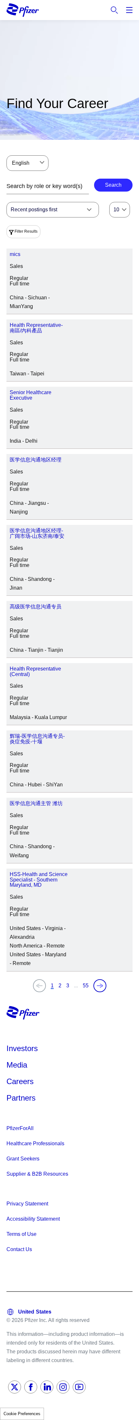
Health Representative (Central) (35, 671)
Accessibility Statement (33, 1219)
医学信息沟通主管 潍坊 (36, 803)
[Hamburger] (129, 10)
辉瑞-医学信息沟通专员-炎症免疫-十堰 (37, 738)
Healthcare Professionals (35, 1143)
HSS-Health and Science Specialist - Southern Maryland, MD (39, 879)
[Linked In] (46, 1387)
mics (15, 254)
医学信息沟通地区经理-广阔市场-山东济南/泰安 (37, 533)
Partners (21, 1097)
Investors (22, 1048)
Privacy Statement (27, 1203)
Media (16, 1064)
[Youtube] (79, 1387)
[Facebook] (30, 1387)
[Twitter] (14, 1387)
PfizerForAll (20, 1128)
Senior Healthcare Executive (30, 395)
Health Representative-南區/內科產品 (36, 327)
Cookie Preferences (22, 1413)
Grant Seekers (22, 1158)
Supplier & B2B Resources (37, 1174)
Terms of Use (21, 1234)
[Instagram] (63, 1387)
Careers (20, 1081)
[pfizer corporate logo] (22, 10)
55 (86, 985)
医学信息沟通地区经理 (35, 459)
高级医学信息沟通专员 (35, 606)
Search (114, 10)
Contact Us (19, 1249)
